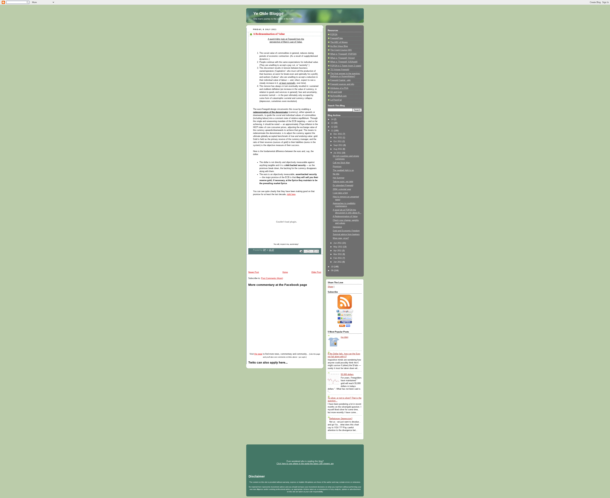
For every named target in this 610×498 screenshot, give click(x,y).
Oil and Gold (336, 92)
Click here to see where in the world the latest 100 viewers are (305, 463)
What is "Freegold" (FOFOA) (343, 54)
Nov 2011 (338, 138)
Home (285, 272)
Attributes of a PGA (339, 88)
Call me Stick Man (341, 163)
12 (332, 127)
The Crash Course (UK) (341, 50)
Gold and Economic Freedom (346, 231)
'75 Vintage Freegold (339, 70)
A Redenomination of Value (345, 216)
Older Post (316, 272)
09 (332, 270)
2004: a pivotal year (342, 189)
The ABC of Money (339, 42)
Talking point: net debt (343, 182)
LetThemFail (336, 100)
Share (330, 287)
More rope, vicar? (341, 238)
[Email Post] (301, 251)
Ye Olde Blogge (268, 13)
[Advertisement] (283, 263)
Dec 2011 (338, 134)
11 (332, 131)
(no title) (344, 337)
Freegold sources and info (342, 84)
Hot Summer (338, 178)
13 (332, 123)
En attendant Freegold (343, 185)
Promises (337, 166)
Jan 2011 (337, 262)
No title (336, 174)
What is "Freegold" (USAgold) (343, 62)
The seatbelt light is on (343, 170)
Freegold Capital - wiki (340, 80)
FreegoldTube (336, 38)
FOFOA (333, 34)
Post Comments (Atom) (272, 278)
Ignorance (337, 227)
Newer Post (253, 272)
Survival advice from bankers (346, 234)
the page (258, 354)
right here (291, 194)
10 (332, 267)
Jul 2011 (337, 153)
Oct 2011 (337, 141)
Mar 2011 (337, 254)
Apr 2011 (337, 251)
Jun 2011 (337, 243)
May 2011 (338, 247)
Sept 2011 (338, 145)
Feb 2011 (337, 258)
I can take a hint (340, 193)
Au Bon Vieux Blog (339, 46)
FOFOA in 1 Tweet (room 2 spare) (345, 66)
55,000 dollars (347, 374)
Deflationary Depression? (340, 419)
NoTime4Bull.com (338, 96)
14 (332, 119)
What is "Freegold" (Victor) (342, 58)
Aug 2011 (338, 149)
